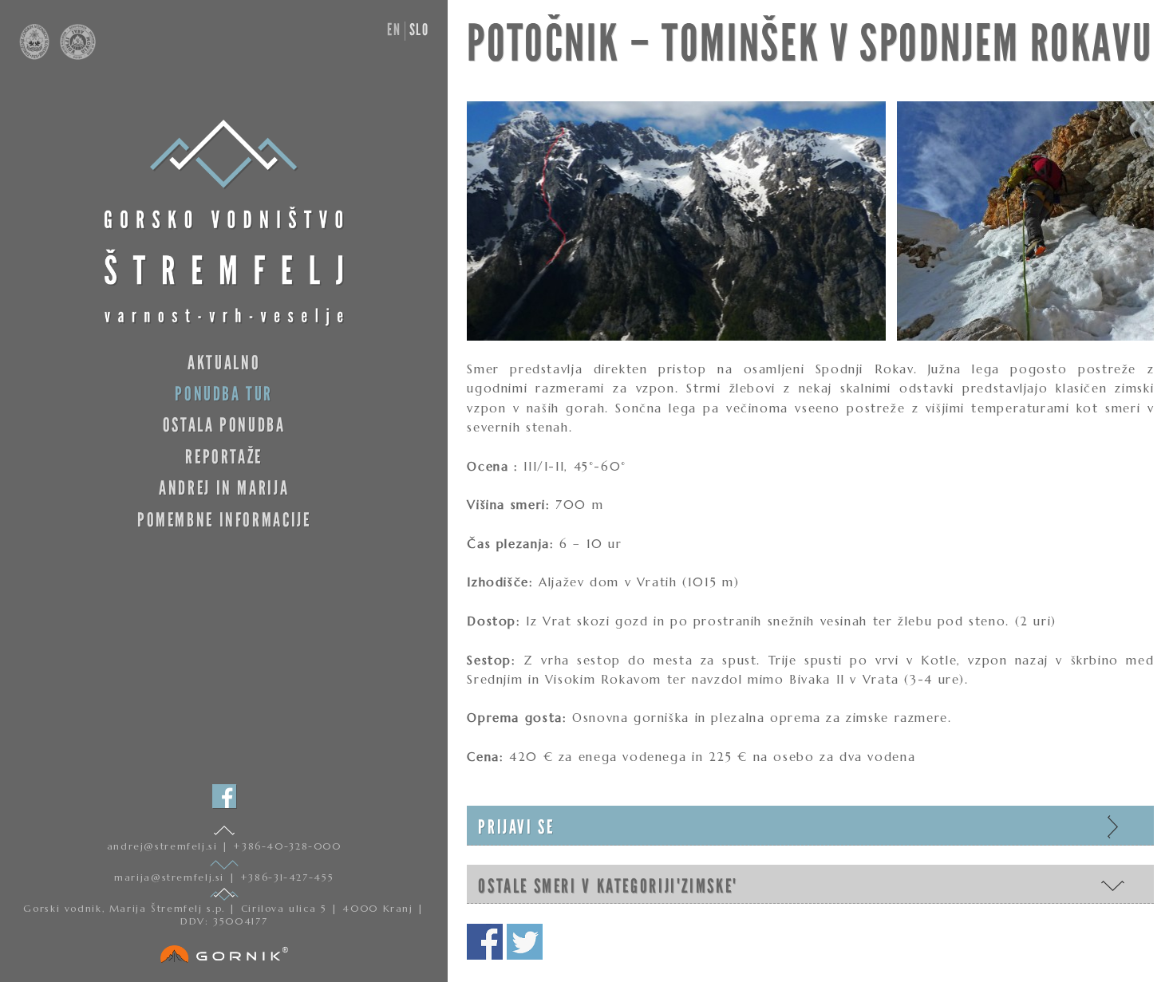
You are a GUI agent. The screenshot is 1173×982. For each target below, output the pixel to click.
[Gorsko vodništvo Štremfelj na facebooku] (224, 796)
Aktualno (224, 362)
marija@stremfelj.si (171, 877)
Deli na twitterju (525, 942)
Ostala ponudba (224, 424)
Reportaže (224, 456)
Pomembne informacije (223, 519)
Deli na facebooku (485, 942)
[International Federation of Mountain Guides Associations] (73, 56)
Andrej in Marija (224, 487)
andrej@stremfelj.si (164, 846)
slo (419, 29)
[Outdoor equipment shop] (224, 951)
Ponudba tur (224, 393)
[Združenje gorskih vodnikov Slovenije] (36, 56)
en (394, 29)
